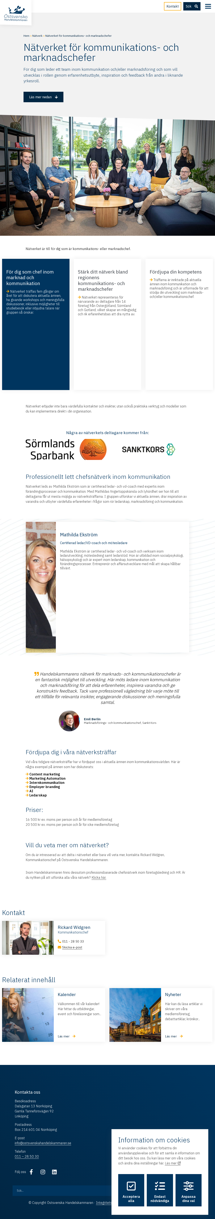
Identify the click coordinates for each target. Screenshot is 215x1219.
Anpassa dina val (188, 1198)
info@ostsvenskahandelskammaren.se (43, 1143)
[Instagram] (43, 1172)
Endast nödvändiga (160, 1198)
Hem (26, 36)
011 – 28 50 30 (27, 1156)
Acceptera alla (131, 1198)
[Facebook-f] (31, 1172)
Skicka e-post (72, 947)
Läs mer (171, 1163)
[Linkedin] (54, 1172)
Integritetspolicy (108, 1203)
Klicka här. (99, 877)
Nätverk (37, 36)
